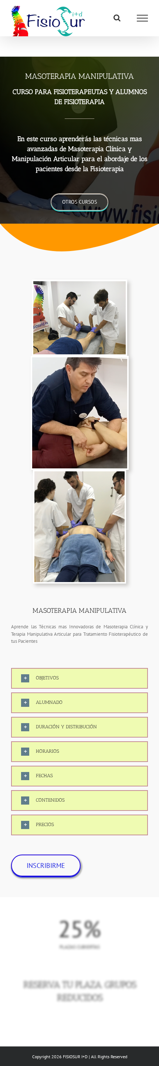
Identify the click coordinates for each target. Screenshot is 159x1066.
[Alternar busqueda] (117, 17)
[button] (79, 678)
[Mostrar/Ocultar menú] (142, 18)
